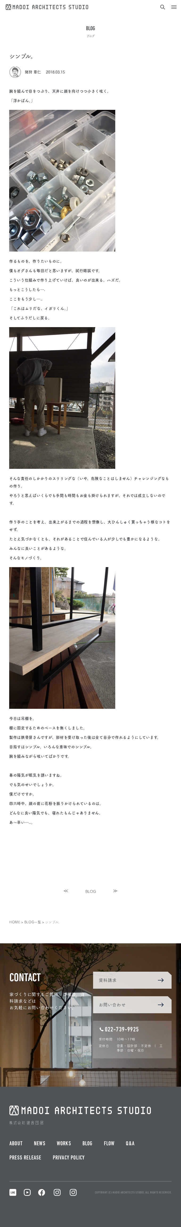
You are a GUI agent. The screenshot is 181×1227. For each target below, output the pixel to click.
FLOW (109, 1144)
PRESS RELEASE (25, 1158)
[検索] (162, 7)
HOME (14, 921)
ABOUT (16, 1144)
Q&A (130, 1144)
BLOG (90, 891)
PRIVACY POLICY (69, 1158)
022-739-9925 (122, 1029)
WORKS (64, 1144)
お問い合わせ (112, 1005)
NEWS (39, 1144)
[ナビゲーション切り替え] (174, 7)
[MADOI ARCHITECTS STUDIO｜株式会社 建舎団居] (47, 6)
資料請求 (108, 980)
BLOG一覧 (32, 921)
